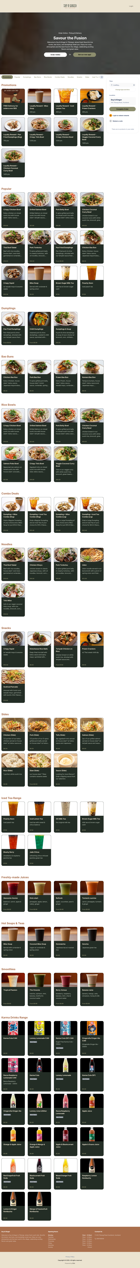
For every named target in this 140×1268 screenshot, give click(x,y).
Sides (87, 77)
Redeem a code (117, 121)
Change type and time (122, 89)
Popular (17, 77)
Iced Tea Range (97, 77)
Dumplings (27, 77)
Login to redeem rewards (120, 115)
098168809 (100, 1238)
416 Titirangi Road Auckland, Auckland (108, 1235)
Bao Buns (37, 77)
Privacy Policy (70, 1257)
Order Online (55, 55)
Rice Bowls (48, 77)
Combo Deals (60, 77)
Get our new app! (84, 55)
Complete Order (122, 109)
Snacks (79, 77)
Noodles (71, 77)
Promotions (7, 77)
